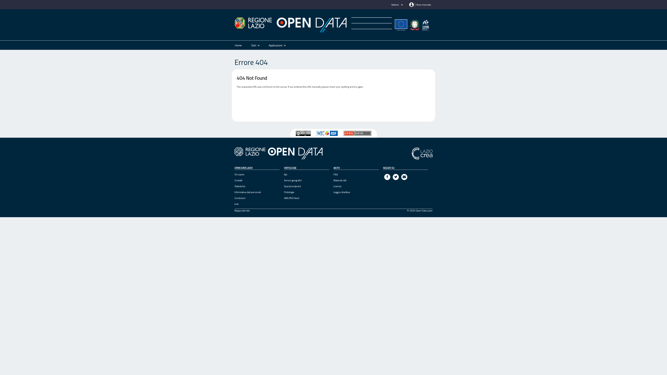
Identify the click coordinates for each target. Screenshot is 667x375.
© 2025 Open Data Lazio (420, 210)
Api (285, 174)
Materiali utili (340, 180)
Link (236, 204)
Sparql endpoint (292, 186)
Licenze (337, 186)
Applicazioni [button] (275, 45)
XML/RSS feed (291, 198)
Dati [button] (253, 45)
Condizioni (239, 198)
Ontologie (289, 192)
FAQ (336, 174)
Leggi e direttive (342, 192)
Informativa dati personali (247, 192)
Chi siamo (239, 174)
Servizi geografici (293, 180)
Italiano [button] (396, 4)
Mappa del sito (242, 210)
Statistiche (239, 186)
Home (238, 45)
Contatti (238, 180)
